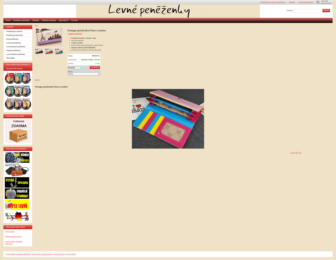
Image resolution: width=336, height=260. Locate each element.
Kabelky (35, 20)
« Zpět (292, 153)
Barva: (70, 71)
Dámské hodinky (49, 20)
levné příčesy (71, 254)
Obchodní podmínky (306, 2)
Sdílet (37, 80)
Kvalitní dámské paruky (13, 237)
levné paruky (36, 254)
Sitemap (292, 2)
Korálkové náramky (21, 20)
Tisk (299, 153)
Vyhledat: (289, 10)
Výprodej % (63, 20)
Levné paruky (10, 232)
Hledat (326, 10)
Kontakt (74, 20)
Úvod (8, 20)
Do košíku (95, 67)
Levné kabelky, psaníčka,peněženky (18, 254)
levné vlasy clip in (59, 254)
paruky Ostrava (47, 254)
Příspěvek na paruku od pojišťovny (273, 2)
